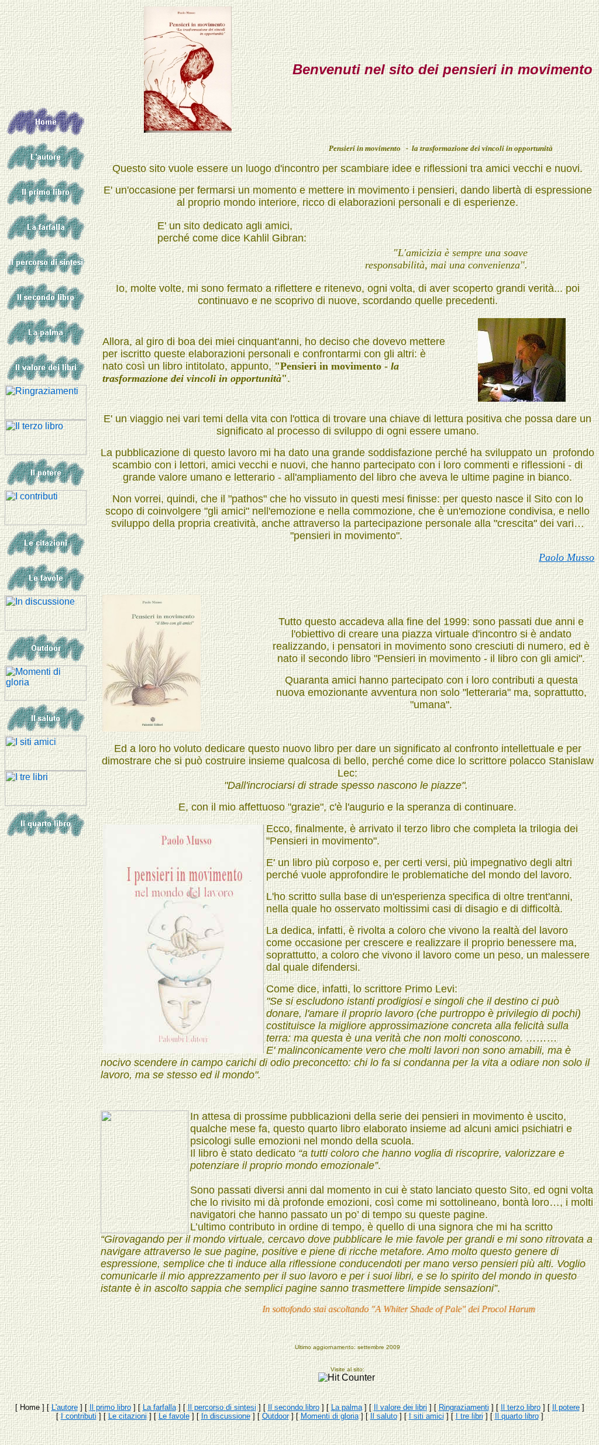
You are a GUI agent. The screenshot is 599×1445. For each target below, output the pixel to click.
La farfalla (159, 1407)
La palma (346, 1407)
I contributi (79, 1416)
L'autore (64, 1407)
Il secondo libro (293, 1407)
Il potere (566, 1407)
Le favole (174, 1416)
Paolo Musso (566, 557)
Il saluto (383, 1416)
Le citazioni (127, 1416)
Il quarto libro (517, 1416)
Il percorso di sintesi (222, 1407)
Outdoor (275, 1416)
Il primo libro (110, 1407)
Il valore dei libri (400, 1407)
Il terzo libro (521, 1407)
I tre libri (469, 1416)
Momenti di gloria (330, 1416)
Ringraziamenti (464, 1407)
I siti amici (426, 1416)
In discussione (225, 1416)
